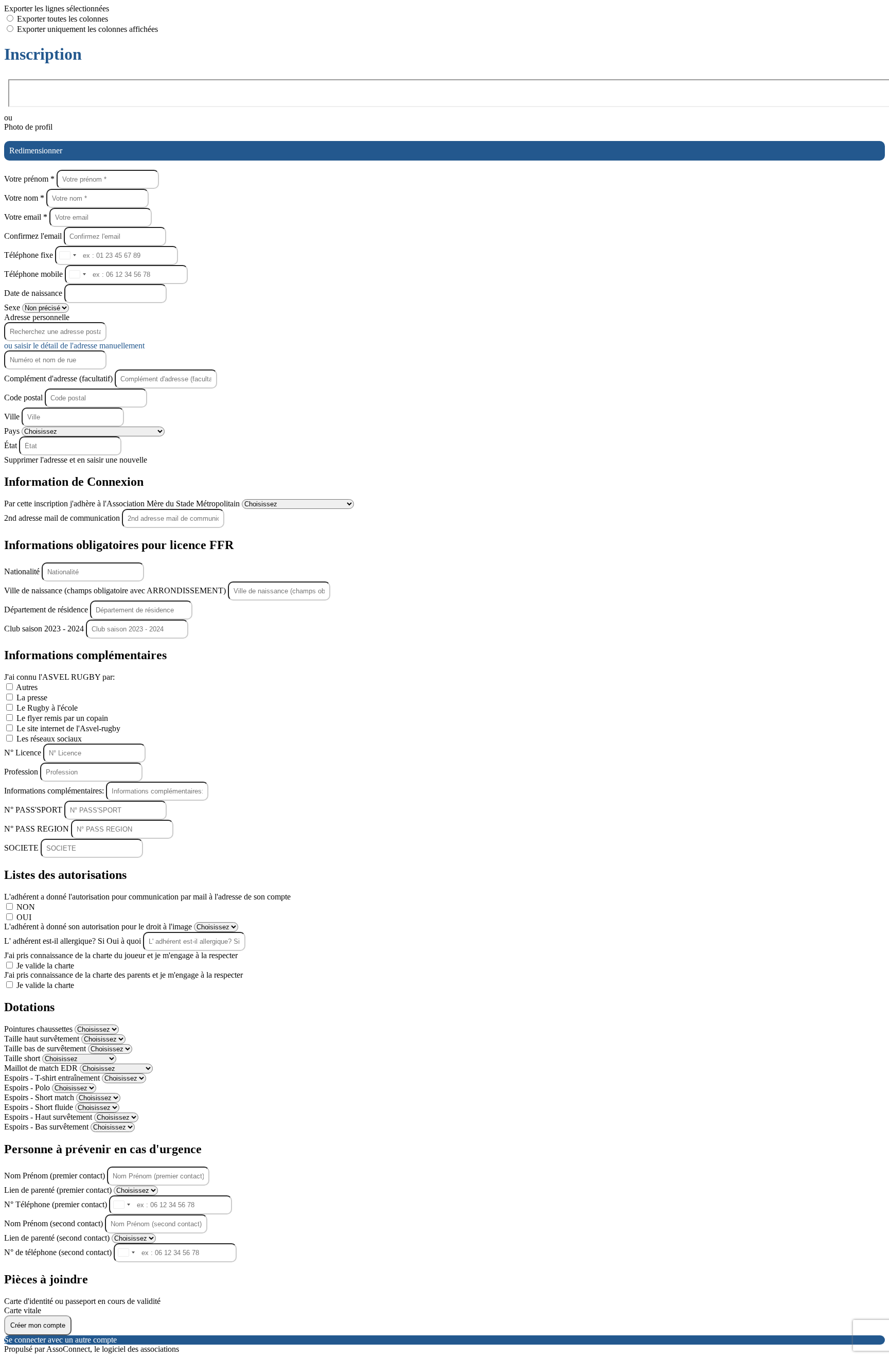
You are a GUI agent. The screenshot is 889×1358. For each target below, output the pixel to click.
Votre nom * (25, 197)
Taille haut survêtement (42, 1038)
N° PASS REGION (37, 828)
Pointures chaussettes (39, 1029)
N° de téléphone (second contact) (59, 1252)
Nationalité (23, 571)
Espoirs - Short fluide (39, 1107)
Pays (13, 431)
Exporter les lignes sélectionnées (56, 8)
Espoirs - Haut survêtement (49, 1117)
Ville (13, 416)
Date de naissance (34, 293)
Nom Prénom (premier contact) (55, 1175)
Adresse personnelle (36, 317)
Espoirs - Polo (28, 1087)
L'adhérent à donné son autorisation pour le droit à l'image (99, 926)
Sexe (13, 307)
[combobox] (67, 255)
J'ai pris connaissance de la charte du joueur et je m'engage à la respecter (121, 955)
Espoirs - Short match (40, 1097)
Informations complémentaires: (55, 790)
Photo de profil (28, 126)
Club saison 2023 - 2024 (45, 628)
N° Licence (23, 752)
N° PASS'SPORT (34, 809)
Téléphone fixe (29, 255)
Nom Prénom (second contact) (54, 1223)
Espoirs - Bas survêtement (47, 1126)
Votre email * (26, 217)
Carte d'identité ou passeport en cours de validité (82, 1301)
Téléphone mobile (34, 274)
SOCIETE (22, 847)
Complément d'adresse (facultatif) (59, 378)
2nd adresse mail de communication (63, 518)
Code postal (23, 397)
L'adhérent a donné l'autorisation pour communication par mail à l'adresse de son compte (147, 896)
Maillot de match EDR (42, 1068)
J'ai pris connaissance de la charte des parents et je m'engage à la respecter (123, 975)
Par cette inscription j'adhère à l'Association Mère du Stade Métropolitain (123, 503)
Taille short (23, 1058)
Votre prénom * (30, 178)
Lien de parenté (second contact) (58, 1237)
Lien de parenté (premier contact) (59, 1190)
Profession (22, 771)
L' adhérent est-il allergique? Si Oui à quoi (73, 941)
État (11, 445)
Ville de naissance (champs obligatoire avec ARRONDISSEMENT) (116, 590)
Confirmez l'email (33, 236)
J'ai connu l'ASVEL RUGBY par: (59, 677)
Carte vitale (22, 1310)
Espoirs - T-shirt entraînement (53, 1077)
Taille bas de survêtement (46, 1048)
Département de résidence (47, 609)
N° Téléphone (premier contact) (56, 1204)
